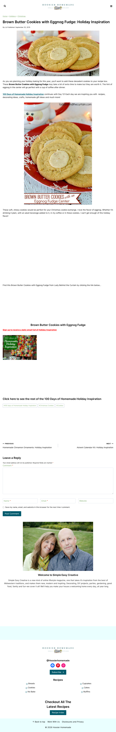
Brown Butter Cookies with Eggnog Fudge (58, 325)
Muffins (86, 692)
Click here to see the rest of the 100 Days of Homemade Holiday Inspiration (52, 399)
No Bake (31, 692)
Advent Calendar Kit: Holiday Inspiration (95, 446)
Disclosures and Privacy (73, 722)
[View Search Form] (5, 6)
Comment (8, 465)
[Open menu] (111, 6)
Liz (6, 27)
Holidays (12, 16)
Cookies (59, 405)
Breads (31, 683)
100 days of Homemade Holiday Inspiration (20, 405)
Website (83, 501)
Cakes (87, 687)
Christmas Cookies (46, 405)
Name (7, 501)
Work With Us (53, 722)
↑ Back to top (38, 722)
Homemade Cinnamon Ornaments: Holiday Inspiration (27, 446)
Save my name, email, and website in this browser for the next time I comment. (37, 507)
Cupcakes (86, 683)
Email (44, 501)
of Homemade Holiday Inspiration (24, 94)
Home (5, 16)
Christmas (22, 16)
